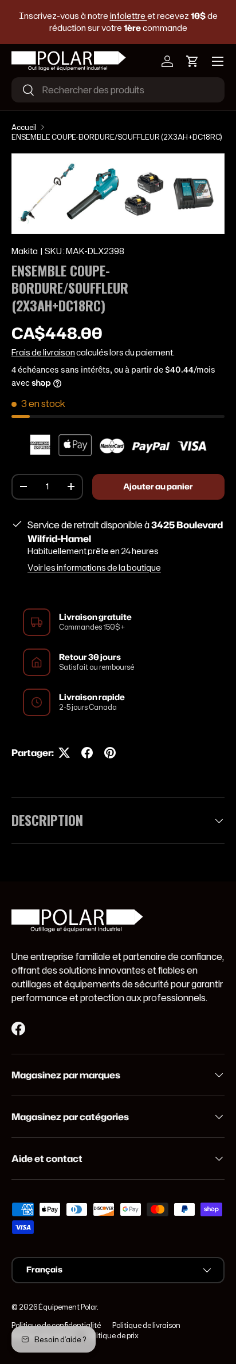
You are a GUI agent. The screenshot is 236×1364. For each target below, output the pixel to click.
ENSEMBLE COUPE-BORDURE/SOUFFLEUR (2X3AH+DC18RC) (116, 137)
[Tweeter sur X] (64, 752)
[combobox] (118, 89)
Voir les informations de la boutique (94, 568)
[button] (192, 61)
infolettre (128, 16)
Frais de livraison (43, 352)
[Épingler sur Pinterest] (110, 752)
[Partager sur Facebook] (87, 752)
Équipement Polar (67, 1307)
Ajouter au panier (158, 486)
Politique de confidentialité (56, 1325)
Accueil (24, 127)
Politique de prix (112, 1336)
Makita (24, 251)
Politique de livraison (146, 1325)
